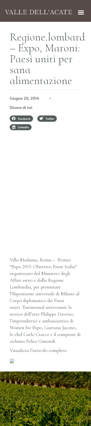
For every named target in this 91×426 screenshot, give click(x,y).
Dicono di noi (21, 107)
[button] (81, 12)
